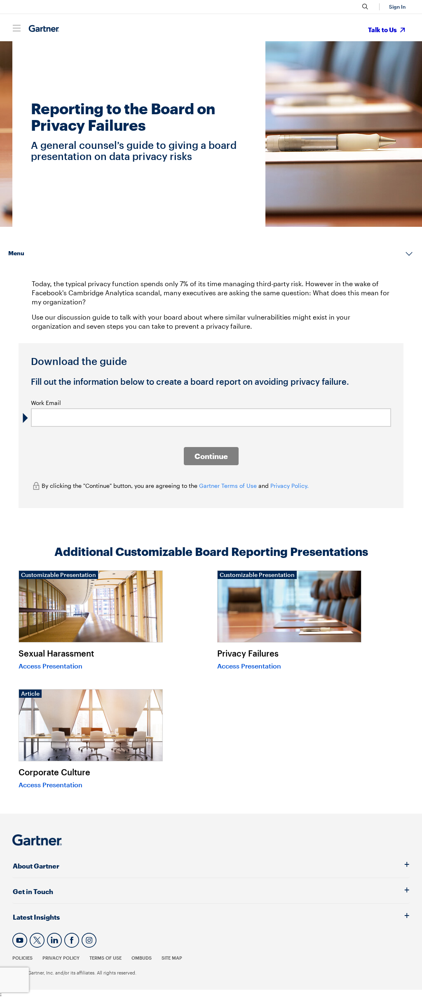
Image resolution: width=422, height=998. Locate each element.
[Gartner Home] (43, 29)
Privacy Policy (61, 957)
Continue (211, 456)
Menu (16, 253)
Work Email (46, 402)
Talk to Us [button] (383, 29)
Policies (22, 957)
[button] (396, 7)
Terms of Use (105, 957)
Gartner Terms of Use (228, 485)
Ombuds (141, 957)
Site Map (172, 957)
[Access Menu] (16, 28)
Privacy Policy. (289, 485)
